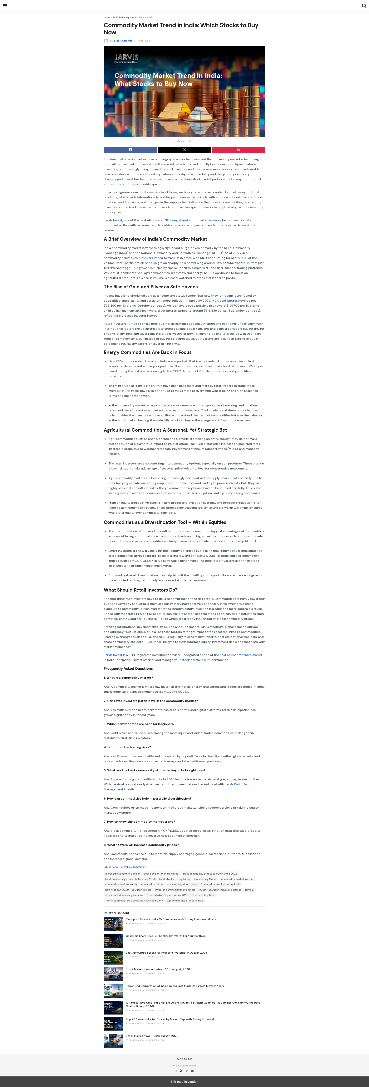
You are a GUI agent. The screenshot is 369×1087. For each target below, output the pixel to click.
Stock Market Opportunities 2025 (167, 895)
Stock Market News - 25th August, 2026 (152, 1036)
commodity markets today (121, 884)
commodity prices (152, 884)
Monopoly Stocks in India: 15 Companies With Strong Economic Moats (171, 919)
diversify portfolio (117, 179)
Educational (145, 17)
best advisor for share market (240, 655)
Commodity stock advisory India (220, 884)
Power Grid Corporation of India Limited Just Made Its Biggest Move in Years (175, 986)
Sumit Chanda (123, 40)
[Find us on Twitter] (181, 1071)
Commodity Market (206, 879)
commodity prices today (182, 884)
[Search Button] (364, 6)
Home (107, 17)
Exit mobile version (185, 1082)
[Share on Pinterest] (238, 150)
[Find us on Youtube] (192, 1071)
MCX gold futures (225, 301)
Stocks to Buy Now (203, 895)
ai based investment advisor (122, 873)
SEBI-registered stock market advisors (193, 220)
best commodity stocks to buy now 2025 (130, 879)
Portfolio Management (124, 17)
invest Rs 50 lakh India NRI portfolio (220, 889)
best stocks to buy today (175, 879)
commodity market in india (237, 879)
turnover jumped (151, 258)
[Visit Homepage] (184, 6)
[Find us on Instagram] (187, 1071)
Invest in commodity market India (175, 889)
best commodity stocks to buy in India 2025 (210, 873)
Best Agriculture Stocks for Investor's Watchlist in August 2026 (166, 952)
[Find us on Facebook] (176, 1071)
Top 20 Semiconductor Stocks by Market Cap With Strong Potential (170, 1019)
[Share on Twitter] (184, 150)
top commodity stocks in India (185, 900)
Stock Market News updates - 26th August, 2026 (158, 969)
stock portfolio (192, 660)
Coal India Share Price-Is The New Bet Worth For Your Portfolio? (166, 936)
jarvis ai (249, 889)
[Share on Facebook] (130, 150)
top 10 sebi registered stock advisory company (134, 900)
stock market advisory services (124, 895)
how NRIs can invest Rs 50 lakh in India (128, 889)
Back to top (184, 1059)
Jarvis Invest (113, 220)
